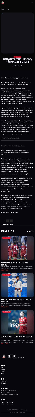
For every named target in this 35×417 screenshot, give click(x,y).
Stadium (3, 383)
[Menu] (32, 2)
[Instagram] (3, 403)
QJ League (4, 381)
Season (3, 369)
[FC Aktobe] (2, 3)
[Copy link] (11, 221)
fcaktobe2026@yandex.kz (8, 390)
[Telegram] (7, 221)
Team (2, 371)
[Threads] (7, 403)
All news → (30, 231)
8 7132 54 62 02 (5, 392)
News (7, 9)
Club (2, 374)
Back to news (8, 225)
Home (2, 9)
